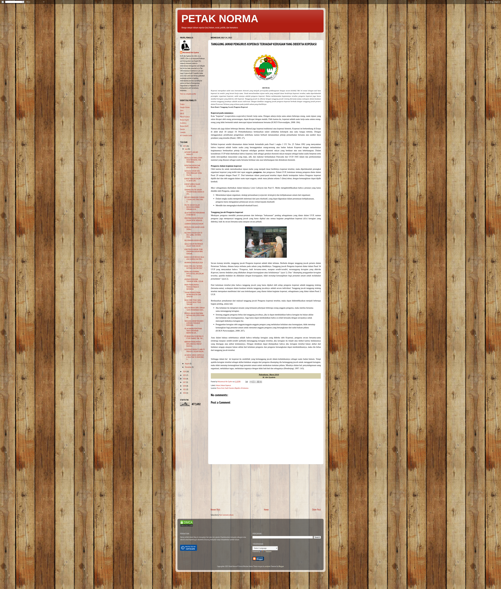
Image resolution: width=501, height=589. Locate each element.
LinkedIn (183, 132)
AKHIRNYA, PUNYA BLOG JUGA (193, 262)
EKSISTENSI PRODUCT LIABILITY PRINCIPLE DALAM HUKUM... (194, 350)
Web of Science (185, 116)
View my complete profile (188, 94)
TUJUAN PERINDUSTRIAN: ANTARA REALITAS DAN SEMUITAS (192, 294)
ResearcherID (184, 126)
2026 (184, 393)
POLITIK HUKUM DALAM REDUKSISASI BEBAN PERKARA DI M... (192, 207)
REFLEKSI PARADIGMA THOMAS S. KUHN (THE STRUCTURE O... (194, 199)
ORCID (182, 113)
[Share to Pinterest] (261, 381)
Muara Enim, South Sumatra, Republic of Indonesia (232, 388)
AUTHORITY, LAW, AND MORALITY (191, 153)
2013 (184, 146)
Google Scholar (185, 107)
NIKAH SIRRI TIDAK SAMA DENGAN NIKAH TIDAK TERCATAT (192, 302)
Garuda (182, 129)
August (187, 363)
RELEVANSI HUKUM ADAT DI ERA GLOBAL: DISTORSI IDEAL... (193, 235)
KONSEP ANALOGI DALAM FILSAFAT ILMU (192, 179)
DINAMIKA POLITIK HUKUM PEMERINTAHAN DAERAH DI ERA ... (194, 192)
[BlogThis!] (253, 381)
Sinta (181, 110)
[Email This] (251, 381)
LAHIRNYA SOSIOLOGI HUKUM (193, 224)
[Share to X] (256, 381)
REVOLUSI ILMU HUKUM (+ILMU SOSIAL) (194, 228)
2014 (184, 371)
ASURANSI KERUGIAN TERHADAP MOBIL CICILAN (193, 280)
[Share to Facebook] (258, 381)
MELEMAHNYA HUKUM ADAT (193, 240)
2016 (184, 378)
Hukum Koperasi (226, 385)
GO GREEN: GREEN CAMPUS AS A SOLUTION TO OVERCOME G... (194, 357)
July (186, 149)
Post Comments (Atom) (226, 515)
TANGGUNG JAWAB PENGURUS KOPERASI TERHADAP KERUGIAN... (193, 323)
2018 (184, 386)
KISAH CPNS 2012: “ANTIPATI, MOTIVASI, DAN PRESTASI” (193, 267)
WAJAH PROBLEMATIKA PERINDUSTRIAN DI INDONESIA (191, 287)
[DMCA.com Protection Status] (186, 526)
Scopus (182, 104)
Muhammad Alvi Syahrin (191, 52)
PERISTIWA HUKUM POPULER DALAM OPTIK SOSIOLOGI (193, 219)
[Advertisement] (266, 486)
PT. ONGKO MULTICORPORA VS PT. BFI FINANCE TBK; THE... (193, 337)
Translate (268, 551)
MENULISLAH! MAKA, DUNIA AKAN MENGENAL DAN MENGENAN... (193, 160)
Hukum (218, 385)
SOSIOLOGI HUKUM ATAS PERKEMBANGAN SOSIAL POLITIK (193, 173)
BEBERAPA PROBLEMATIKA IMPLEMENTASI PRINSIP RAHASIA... (192, 344)
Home (266, 509)
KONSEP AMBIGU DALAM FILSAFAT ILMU (192, 185)
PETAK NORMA (219, 18)
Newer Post (215, 509)
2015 (184, 375)
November (188, 367)
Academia (183, 123)
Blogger (281, 566)
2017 (184, 382)
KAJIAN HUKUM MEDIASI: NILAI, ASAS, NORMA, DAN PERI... (194, 258)
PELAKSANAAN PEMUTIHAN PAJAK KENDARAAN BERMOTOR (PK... (193, 330)
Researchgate (184, 120)
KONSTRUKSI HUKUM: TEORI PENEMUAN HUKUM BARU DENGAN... (193, 251)
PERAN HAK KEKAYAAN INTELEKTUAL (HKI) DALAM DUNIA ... (194, 273)
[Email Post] (246, 381)
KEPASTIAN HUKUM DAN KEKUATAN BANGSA (192, 166)
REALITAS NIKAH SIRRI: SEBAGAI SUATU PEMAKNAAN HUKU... (194, 309)
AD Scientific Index (186, 135)
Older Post (316, 509)
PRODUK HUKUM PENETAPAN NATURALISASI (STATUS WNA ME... (194, 315)
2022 (184, 389)
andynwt (267, 566)
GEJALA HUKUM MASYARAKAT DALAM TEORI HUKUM (193, 245)
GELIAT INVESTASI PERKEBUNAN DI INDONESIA (194, 214)
